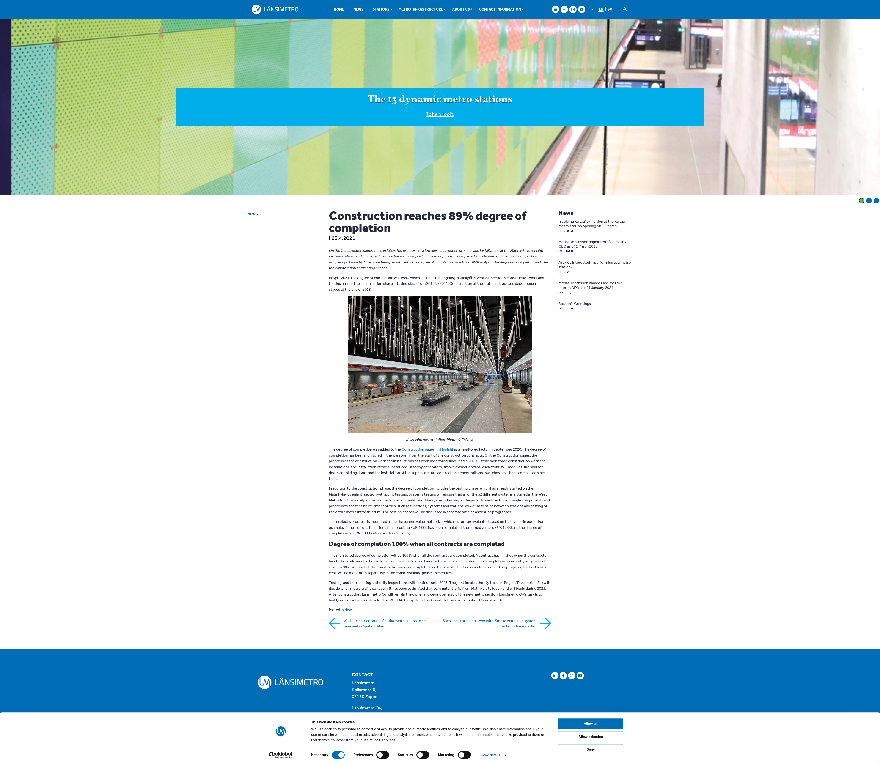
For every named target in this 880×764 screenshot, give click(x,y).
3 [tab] (876, 200)
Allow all (590, 724)
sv (610, 9)
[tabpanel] (440, 107)
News (358, 9)
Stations (381, 9)
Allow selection (590, 737)
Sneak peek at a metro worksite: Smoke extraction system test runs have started (489, 623)
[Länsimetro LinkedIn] (555, 9)
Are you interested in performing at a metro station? (594, 264)
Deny (590, 749)
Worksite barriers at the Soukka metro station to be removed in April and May (385, 623)
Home (339, 9)
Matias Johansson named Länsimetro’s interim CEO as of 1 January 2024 (590, 285)
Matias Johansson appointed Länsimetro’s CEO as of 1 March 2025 (593, 244)
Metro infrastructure (421, 9)
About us (461, 9)
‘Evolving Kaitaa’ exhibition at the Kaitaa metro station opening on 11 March (591, 223)
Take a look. (440, 114)
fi (593, 9)
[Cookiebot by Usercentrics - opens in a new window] (281, 755)
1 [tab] (861, 200)
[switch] (382, 755)
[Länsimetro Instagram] (572, 9)
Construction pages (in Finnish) (427, 449)
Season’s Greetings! (575, 303)
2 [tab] (869, 200)
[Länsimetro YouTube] (581, 9)
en (601, 9)
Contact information (500, 9)
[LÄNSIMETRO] (275, 9)
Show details (489, 755)
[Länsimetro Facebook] (564, 9)
